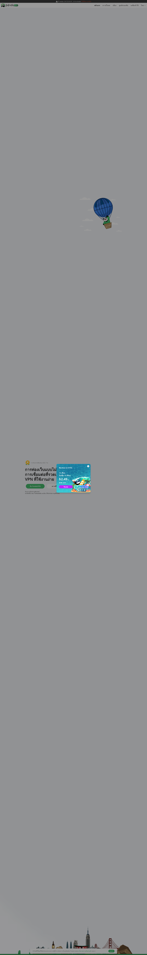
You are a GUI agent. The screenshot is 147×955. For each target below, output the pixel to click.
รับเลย (66, 487)
